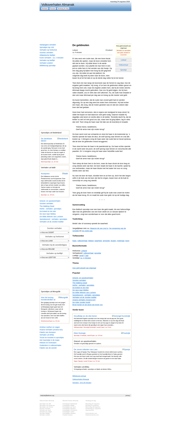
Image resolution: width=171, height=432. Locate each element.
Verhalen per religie (46, 411)
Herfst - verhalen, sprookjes (50, 209)
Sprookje (123, 70)
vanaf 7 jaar (83, 256)
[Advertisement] (85, 27)
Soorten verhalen (46, 53)
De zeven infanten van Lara (98, 355)
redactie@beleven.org (47, 395)
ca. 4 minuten (77, 52)
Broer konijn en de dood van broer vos (87, 305)
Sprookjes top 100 (47, 47)
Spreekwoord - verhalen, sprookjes (53, 219)
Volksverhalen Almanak (80, 379)
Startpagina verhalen (48, 45)
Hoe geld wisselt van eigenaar (123, 50)
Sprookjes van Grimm (46, 407)
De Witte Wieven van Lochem (51, 217)
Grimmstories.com (91, 413)
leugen (113, 241)
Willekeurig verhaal (79, 376)
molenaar (120, 241)
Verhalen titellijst (45, 413)
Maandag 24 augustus (93, 404)
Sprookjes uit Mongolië (50, 291)
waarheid (98, 241)
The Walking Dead (47, 206)
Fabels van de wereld (48, 348)
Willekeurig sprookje (48, 66)
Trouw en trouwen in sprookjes (52, 338)
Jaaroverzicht (90, 410)
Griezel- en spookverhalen (50, 201)
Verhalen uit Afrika (47, 335)
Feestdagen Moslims (69, 408)
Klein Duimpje (88, 334)
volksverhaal (82, 241)
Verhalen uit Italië (48, 167)
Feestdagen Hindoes (69, 413)
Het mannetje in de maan (49, 340)
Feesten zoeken (68, 415)
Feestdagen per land (69, 407)
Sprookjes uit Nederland (51, 133)
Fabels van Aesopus (48, 332)
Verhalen (45, 8)
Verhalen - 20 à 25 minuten (81, 383)
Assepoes (53, 184)
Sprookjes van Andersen (47, 405)
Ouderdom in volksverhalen (50, 345)
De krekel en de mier (48, 211)
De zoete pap (87, 231)
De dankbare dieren (53, 150)
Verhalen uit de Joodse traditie (52, 222)
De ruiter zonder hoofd (81, 302)
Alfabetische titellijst (47, 55)
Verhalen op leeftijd (47, 60)
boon (127, 241)
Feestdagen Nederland (70, 404)
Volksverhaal (123, 65)
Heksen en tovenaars (48, 343)
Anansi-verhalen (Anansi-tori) (51, 330)
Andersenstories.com (92, 415)
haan (74, 241)
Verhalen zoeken (46, 63)
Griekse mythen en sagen (50, 327)
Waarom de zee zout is (99, 228)
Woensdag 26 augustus (93, 407)
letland (91, 241)
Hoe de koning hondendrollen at (53, 309)
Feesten (52, 8)
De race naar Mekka (48, 214)
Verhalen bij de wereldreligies (54, 245)
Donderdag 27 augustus (93, 408)
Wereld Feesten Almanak (70, 400)
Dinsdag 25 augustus (92, 405)
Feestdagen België (68, 405)
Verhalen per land (45, 410)
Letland (123, 60)
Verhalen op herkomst (48, 50)
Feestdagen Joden (68, 411)
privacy (128, 395)
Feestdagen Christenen (70, 410)
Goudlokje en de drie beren (99, 321)
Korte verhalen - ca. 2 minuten (51, 58)
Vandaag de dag (63, 8)
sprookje (97, 253)
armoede (106, 241)
